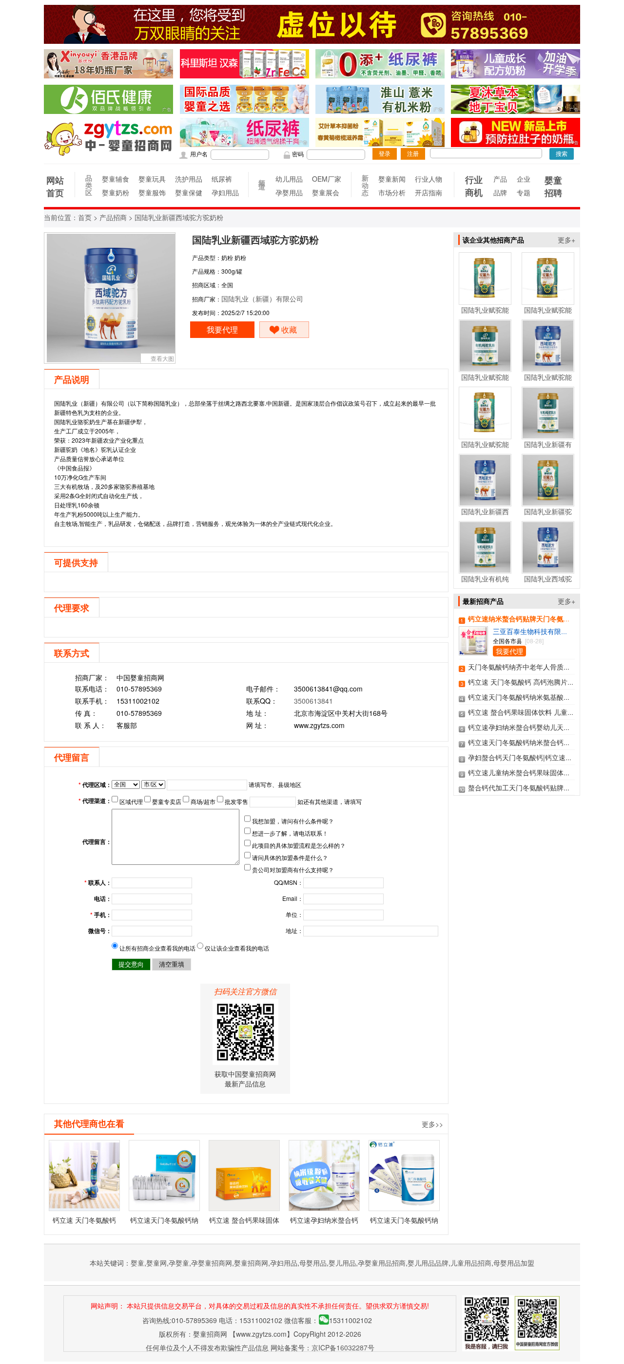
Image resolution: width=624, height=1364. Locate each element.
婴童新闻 (391, 179)
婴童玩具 (151, 179)
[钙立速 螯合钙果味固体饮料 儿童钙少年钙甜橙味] (244, 1175)
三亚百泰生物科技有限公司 (534, 631)
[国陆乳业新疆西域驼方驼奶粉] (485, 501)
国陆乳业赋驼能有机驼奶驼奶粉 (485, 382)
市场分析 (391, 192)
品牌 (500, 192)
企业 (523, 179)
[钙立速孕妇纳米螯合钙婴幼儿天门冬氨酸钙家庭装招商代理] (324, 1175)
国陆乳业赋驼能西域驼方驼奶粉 (548, 382)
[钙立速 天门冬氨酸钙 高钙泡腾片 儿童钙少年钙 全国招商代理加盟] (84, 1175)
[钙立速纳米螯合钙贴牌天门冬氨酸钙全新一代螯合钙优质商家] (473, 650)
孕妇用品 (225, 192)
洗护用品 (188, 179)
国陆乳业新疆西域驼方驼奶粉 (485, 516)
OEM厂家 (325, 179)
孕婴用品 (288, 192)
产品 (500, 179)
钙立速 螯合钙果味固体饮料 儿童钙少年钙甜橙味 (541, 712)
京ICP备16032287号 (343, 1347)
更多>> (432, 1124)
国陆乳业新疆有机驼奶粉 (548, 449)
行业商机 (474, 186)
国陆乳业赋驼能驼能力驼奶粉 (485, 449)
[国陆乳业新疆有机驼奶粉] (548, 434)
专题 (523, 192)
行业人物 (428, 179)
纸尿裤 (222, 179)
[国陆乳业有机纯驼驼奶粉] (485, 569)
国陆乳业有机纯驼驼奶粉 (485, 584)
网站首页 (55, 186)
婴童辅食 (115, 179)
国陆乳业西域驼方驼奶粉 (548, 584)
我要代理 (222, 329)
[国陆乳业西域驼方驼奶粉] (548, 569)
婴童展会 (325, 192)
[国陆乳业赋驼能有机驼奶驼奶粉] (485, 367)
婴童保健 (188, 192)
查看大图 (162, 358)
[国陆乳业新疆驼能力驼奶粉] (548, 501)
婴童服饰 (151, 192)
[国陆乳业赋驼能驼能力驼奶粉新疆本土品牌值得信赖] (485, 300)
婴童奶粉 (115, 192)
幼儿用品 (288, 179)
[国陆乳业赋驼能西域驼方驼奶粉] (548, 367)
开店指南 (428, 192)
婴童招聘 (553, 186)
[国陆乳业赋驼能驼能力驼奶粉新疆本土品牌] (548, 300)
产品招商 (113, 218)
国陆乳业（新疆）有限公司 (262, 298)
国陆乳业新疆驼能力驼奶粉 (548, 516)
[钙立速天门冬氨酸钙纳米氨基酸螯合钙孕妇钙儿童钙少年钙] (164, 1175)
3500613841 (313, 701)
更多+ (566, 239)
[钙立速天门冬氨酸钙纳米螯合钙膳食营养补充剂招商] (404, 1175)
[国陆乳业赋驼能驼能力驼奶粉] (485, 434)
